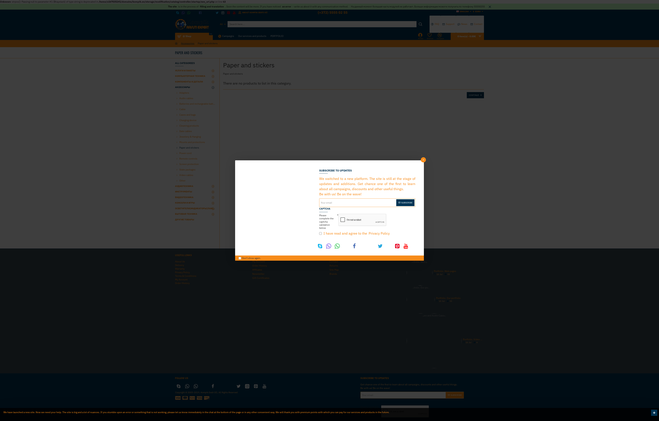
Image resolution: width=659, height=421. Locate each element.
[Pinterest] (397, 246)
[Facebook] (354, 246)
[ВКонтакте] (363, 246)
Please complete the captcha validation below (326, 221)
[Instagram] (388, 246)
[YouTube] (405, 246)
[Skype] (320, 246)
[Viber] (328, 246)
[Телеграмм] (345, 246)
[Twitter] (380, 246)
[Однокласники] (371, 246)
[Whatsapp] (337, 246)
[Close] (423, 159)
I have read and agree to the (356, 233)
